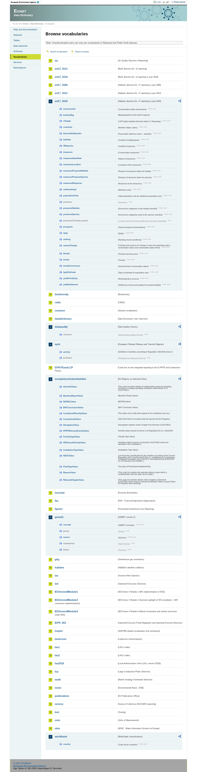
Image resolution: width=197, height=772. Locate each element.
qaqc (65, 233)
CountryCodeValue (72, 419)
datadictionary (63, 318)
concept (67, 525)
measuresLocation (72, 164)
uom (57, 720)
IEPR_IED (60, 623)
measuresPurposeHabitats (75, 171)
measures (67, 152)
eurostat (59, 492)
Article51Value (70, 387)
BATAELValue (69, 402)
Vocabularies (20, 57)
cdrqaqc (67, 121)
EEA (26, 2)
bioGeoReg (68, 115)
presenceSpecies (71, 214)
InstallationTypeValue (73, 450)
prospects (68, 227)
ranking (66, 239)
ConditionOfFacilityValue (75, 413)
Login (158, 2)
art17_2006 (61, 85)
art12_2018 (61, 77)
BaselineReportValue (73, 396)
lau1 (57, 647)
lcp (56, 671)
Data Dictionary (36, 24)
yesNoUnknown (70, 284)
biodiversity (61, 294)
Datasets (17, 35)
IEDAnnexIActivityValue (74, 442)
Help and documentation (25, 29)
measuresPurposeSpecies (75, 177)
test (57, 712)
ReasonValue (69, 472)
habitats (67, 139)
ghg (57, 559)
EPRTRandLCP (64, 367)
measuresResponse (72, 183)
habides (59, 567)
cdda (58, 302)
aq (56, 60)
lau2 (57, 655)
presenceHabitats (71, 208)
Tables (16, 40)
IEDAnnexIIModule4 (66, 611)
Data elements (20, 46)
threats (66, 253)
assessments (69, 109)
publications (62, 696)
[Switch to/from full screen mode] (168, 2)
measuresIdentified (72, 158)
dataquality (61, 326)
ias (56, 575)
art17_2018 (61, 101)
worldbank (61, 736)
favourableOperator (72, 133)
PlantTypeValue (70, 466)
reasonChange (70, 245)
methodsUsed (69, 189)
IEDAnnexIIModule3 (66, 600)
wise (57, 728)
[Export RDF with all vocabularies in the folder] (179, 101)
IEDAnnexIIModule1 (66, 591)
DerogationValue (71, 425)
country (66, 744)
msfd (58, 679)
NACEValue (68, 456)
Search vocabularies (58, 52)
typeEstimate (69, 272)
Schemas (17, 51)
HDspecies (68, 146)
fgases (59, 509)
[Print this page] (164, 2)
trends (66, 260)
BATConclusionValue (73, 407)
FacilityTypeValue (71, 437)
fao (56, 500)
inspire (59, 631)
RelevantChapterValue (73, 480)
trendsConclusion (71, 266)
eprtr (57, 344)
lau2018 (59, 663)
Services (17, 62)
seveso (59, 704)
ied (56, 583)
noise (58, 687)
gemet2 (59, 517)
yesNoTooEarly (70, 278)
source (66, 537)
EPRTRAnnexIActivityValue (76, 431)
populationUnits (70, 195)
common (60, 310)
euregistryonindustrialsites (70, 379)
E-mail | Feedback (22, 763)
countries (67, 127)
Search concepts (82, 52)
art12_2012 (61, 68)
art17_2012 (61, 93)
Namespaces (19, 67)
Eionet (25, 24)
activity (66, 352)
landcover (60, 639)
